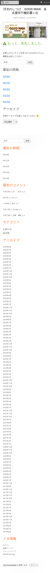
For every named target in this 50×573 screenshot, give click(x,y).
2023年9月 (7, 353)
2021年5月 (7, 432)
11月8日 (6, 203)
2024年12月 (7, 307)
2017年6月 (7, 510)
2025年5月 (7, 292)
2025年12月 (7, 271)
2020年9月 (7, 456)
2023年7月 (7, 359)
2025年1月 (7, 304)
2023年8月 (7, 356)
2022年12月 (7, 380)
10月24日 (6, 191)
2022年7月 (7, 395)
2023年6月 (7, 362)
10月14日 (6, 209)
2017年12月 (7, 492)
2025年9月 (7, 280)
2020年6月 (7, 465)
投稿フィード (8, 548)
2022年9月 (7, 389)
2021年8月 (7, 422)
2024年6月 (7, 325)
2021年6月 (7, 428)
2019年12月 (7, 483)
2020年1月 (7, 480)
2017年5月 (7, 513)
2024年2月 (7, 338)
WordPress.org (9, 554)
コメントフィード (10, 551)
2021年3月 (7, 438)
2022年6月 (7, 398)
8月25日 (6, 95)
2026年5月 (7, 256)
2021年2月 (7, 441)
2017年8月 (7, 504)
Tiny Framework (10, 565)
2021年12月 (7, 410)
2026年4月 (7, 259)
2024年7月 (7, 322)
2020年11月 (7, 450)
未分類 (6, 233)
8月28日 (6, 76)
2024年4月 (7, 331)
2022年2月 (7, 404)
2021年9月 (7, 419)
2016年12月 (7, 516)
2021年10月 (7, 416)
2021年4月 (7, 435)
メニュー (46, 2)
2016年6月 (7, 532)
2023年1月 (7, 377)
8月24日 (6, 101)
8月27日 (6, 82)
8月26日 (6, 89)
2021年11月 (7, 413)
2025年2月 (7, 301)
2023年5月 (7, 365)
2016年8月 (7, 525)
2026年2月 (7, 265)
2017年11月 (7, 495)
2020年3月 (7, 474)
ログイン (6, 545)
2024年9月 (7, 316)
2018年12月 (7, 489)
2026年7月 (7, 250)
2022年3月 (7, 401)
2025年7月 (7, 286)
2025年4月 (7, 295)
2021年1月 (7, 444)
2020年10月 (7, 453)
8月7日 (5, 197)
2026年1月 (7, 268)
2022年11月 (7, 383)
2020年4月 (7, 471)
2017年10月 (7, 498)
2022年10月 (7, 386)
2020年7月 (7, 462)
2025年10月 (7, 277)
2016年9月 (7, 522)
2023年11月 (7, 347)
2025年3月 (7, 298)
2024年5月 (7, 328)
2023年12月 (7, 344)
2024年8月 (7, 319)
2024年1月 (7, 341)
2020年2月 (7, 477)
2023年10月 (7, 350)
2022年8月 (7, 392)
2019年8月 (7, 486)
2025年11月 (7, 274)
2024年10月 (7, 313)
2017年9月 (7, 501)
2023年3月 (7, 371)
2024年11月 (7, 310)
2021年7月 (7, 425)
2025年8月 (7, 283)
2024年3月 (7, 334)
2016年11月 (7, 519)
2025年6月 (7, 289)
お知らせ (7, 229)
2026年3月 (7, 262)
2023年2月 (7, 374)
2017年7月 (7, 507)
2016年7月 (7, 529)
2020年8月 (7, 459)
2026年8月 (7, 247)
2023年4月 (7, 368)
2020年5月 (7, 468)
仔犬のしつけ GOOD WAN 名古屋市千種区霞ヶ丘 (25, 11)
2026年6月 (7, 253)
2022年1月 (7, 407)
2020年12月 (7, 447)
